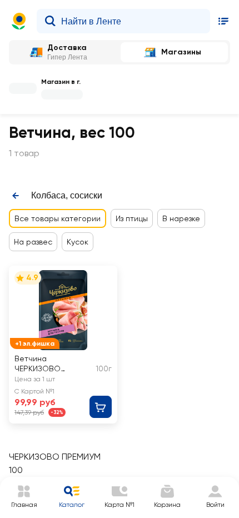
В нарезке (181, 218)
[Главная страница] (19, 21)
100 (16, 470)
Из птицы (132, 218)
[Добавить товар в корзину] (100, 407)
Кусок (77, 241)
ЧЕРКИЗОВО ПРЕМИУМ (55, 456)
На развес (33, 241)
